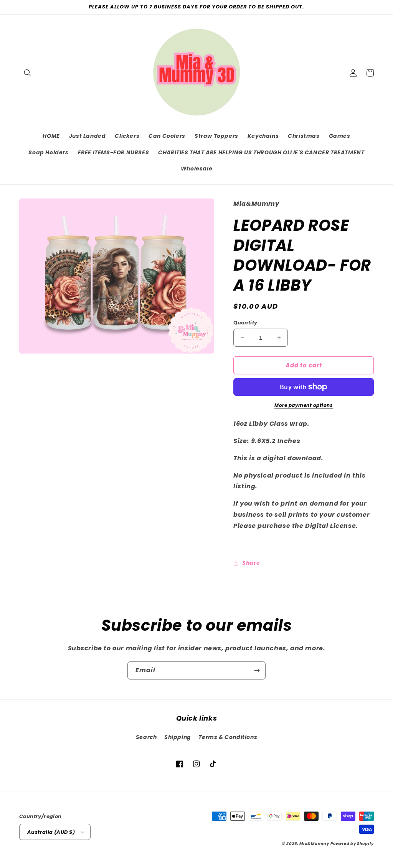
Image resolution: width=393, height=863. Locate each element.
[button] (27, 72)
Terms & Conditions (227, 737)
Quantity (245, 322)
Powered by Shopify (352, 843)
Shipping (177, 737)
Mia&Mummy (314, 843)
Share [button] (251, 563)
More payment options (303, 405)
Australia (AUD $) (51, 832)
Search (146, 737)
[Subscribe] (256, 670)
